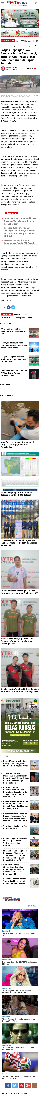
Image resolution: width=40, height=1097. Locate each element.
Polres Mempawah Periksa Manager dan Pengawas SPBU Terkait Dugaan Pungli (15, 763)
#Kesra (17, 314)
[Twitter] (13, 307)
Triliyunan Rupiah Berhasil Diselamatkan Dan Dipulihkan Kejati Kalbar (14, 359)
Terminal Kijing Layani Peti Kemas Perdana (15, 827)
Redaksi (5, 1093)
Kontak (24, 1093)
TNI (36, 46)
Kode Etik (15, 1093)
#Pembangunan (18, 318)
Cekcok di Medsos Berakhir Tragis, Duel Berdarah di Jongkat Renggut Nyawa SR (15, 881)
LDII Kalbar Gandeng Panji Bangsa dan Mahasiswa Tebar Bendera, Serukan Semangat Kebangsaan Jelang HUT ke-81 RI (15, 855)
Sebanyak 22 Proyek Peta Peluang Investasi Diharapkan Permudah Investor (14, 345)
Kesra (7, 46)
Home (2, 46)
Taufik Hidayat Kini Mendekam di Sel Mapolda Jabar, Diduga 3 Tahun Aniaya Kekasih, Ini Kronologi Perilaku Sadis (16, 778)
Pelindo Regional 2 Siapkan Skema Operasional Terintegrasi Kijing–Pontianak (15, 842)
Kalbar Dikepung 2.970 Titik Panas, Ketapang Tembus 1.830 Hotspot (17, 493)
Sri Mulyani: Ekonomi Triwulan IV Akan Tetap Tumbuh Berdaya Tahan (14, 373)
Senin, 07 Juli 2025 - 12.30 (13, 69)
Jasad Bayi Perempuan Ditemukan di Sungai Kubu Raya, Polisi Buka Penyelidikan (17, 444)
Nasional (20, 46)
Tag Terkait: (6, 314)
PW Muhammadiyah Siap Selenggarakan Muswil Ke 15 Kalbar (13, 331)
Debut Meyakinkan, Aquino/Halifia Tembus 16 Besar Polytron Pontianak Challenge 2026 (18, 641)
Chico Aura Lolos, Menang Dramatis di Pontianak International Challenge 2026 (19, 591)
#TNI (30, 318)
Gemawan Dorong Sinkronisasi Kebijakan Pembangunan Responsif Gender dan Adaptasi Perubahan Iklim (14, 869)
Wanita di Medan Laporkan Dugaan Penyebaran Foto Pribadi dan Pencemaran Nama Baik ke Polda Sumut (15, 817)
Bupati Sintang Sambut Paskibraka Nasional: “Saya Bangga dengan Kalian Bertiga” (20, 221)
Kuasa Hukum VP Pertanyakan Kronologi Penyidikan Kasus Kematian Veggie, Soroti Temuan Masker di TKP (15, 792)
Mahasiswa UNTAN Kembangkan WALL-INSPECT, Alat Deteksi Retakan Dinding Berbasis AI (19, 543)
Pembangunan (28, 46)
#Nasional (6, 318)
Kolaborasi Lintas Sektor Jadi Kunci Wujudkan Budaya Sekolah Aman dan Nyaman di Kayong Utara (16, 804)
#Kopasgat (26, 314)
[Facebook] (9, 307)
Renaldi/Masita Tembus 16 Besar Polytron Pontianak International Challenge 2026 (20, 690)
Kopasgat (13, 46)
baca (31, 68)
